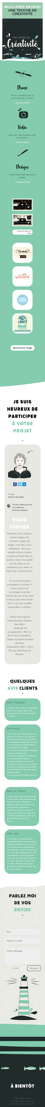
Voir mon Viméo (23, 103)
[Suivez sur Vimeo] (19, 484)
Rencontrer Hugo (22, 347)
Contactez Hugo (22, 182)
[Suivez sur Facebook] (15, 484)
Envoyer (34, 968)
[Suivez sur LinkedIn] (24, 484)
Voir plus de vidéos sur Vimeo (24, 232)
